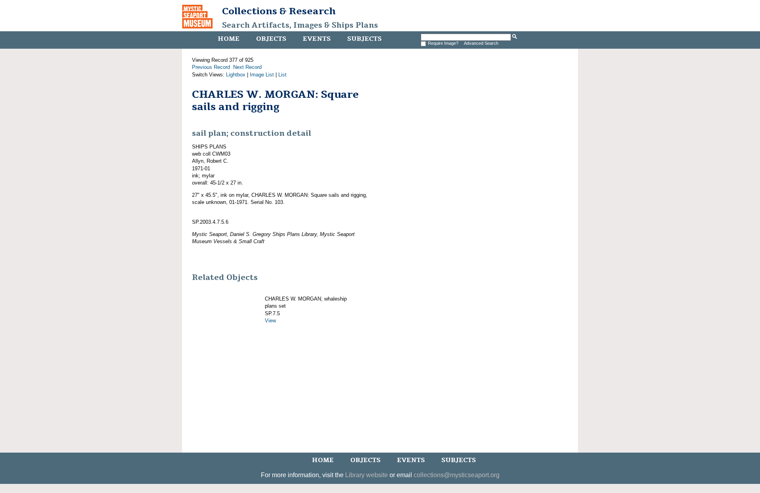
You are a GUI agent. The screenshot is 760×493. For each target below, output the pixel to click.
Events (317, 38)
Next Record (247, 67)
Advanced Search (481, 43)
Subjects (364, 38)
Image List (262, 75)
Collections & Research (279, 11)
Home (228, 38)
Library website (366, 475)
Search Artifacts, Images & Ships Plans (300, 25)
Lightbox (235, 75)
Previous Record (211, 67)
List (282, 75)
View (270, 321)
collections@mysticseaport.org (457, 475)
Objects (271, 38)
